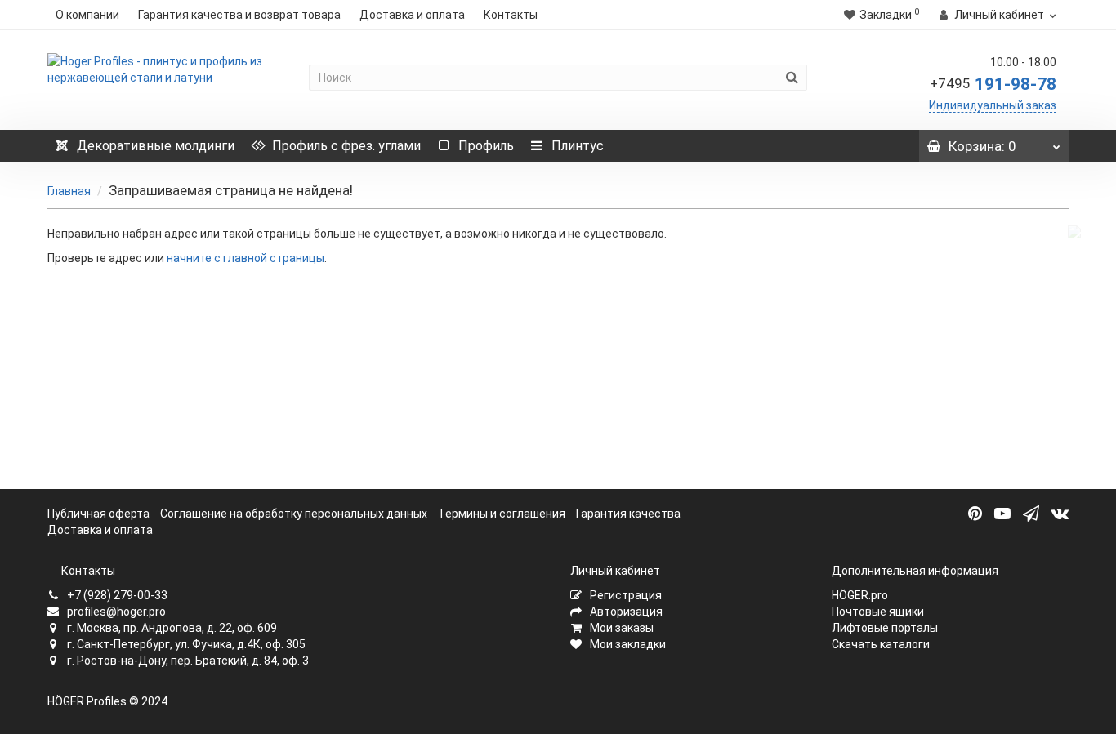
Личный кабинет (615, 570)
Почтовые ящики (878, 611)
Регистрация (624, 595)
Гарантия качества (628, 513)
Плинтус (577, 145)
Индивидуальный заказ (992, 105)
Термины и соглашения (501, 513)
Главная (69, 191)
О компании (87, 14)
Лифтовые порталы (885, 627)
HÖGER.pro (860, 595)
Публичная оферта (98, 513)
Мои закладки (626, 644)
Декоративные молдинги (155, 145)
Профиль (486, 145)
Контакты (511, 14)
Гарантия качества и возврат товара (239, 14)
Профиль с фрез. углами (346, 145)
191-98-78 (993, 84)
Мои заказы (620, 627)
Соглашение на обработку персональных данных (293, 513)
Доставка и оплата (412, 14)
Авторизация (625, 611)
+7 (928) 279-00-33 (116, 595)
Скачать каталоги (881, 644)
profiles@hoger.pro (115, 611)
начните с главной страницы (245, 258)
